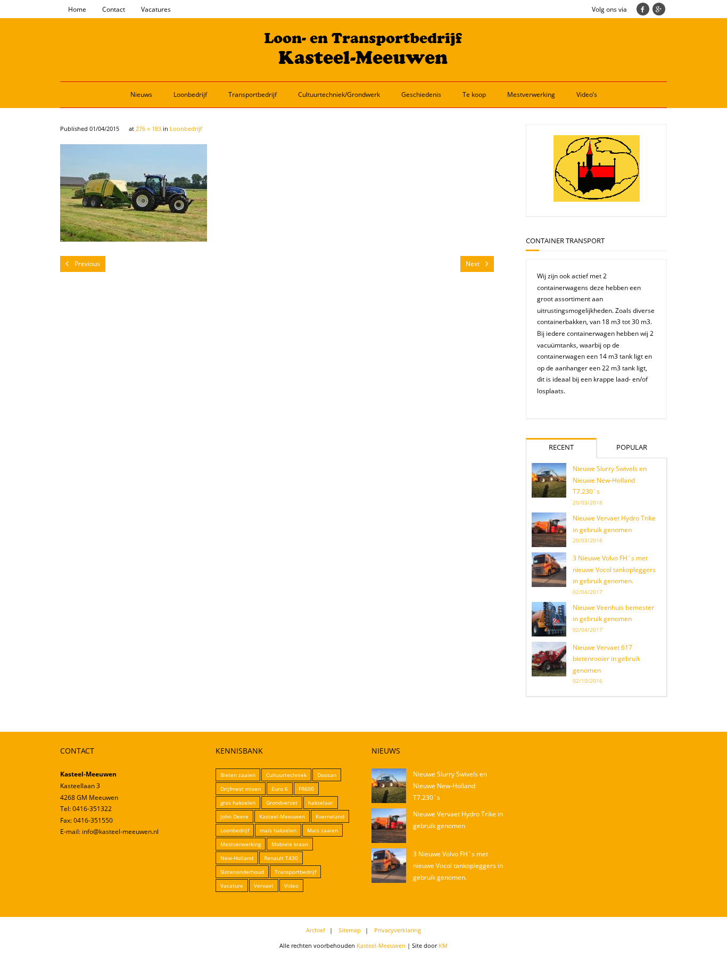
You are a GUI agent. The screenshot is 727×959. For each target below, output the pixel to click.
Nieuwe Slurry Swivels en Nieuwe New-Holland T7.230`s (610, 480)
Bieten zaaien (237, 775)
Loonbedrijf (190, 94)
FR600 (306, 788)
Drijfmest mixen (240, 788)
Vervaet (264, 885)
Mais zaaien (322, 830)
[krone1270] (133, 193)
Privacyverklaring (397, 930)
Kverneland (330, 816)
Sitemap (349, 930)
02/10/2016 (587, 680)
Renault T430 (281, 858)
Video (291, 885)
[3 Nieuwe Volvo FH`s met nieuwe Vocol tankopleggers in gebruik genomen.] (549, 569)
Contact (113, 9)
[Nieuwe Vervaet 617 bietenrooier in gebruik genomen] (549, 659)
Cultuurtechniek (286, 775)
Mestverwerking (531, 94)
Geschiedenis (421, 94)
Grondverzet (282, 802)
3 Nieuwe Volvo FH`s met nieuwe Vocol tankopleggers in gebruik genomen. (614, 569)
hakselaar (320, 802)
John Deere (234, 816)
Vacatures (156, 9)
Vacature (231, 885)
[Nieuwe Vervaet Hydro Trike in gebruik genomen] (549, 529)
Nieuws (141, 94)
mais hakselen (278, 830)
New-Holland (236, 858)
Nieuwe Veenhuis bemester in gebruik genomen (613, 613)
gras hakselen (237, 802)
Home (77, 9)
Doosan (326, 775)
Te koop (474, 94)
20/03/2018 (587, 502)
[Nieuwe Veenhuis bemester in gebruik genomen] (549, 619)
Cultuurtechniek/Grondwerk (339, 94)
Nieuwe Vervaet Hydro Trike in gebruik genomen (614, 524)
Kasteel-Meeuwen (282, 816)
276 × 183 (148, 129)
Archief (315, 930)
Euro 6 (279, 788)
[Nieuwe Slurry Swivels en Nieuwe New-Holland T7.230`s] (549, 480)
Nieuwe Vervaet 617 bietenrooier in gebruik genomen (606, 659)
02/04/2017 (587, 592)
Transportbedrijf (252, 94)
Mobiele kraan (289, 844)
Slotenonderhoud (242, 871)
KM (443, 945)
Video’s (586, 94)
